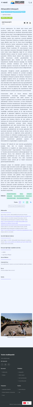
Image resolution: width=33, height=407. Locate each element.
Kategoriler (21, 372)
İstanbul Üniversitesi (11, 193)
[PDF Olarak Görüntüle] (24, 23)
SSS (19, 392)
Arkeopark (29, 193)
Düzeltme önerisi (20, 206)
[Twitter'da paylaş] (23, 202)
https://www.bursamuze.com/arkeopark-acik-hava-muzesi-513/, (16, 216)
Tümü (3, 395)
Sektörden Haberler (6, 389)
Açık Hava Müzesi (6, 254)
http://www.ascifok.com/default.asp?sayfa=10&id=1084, (18, 242)
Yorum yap (12, 206)
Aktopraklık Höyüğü (11, 198)
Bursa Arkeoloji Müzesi (19, 196)
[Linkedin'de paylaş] (30, 202)
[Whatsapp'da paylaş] (27, 202)
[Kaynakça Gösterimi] (30, 23)
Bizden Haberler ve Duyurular (8, 392)
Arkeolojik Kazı (4, 262)
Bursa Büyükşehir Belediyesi (23, 198)
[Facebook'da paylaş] (20, 202)
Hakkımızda (4, 372)
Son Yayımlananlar (22, 378)
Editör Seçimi (21, 375)
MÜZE (4, 252)
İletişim (3, 375)
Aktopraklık (9, 196)
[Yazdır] (27, 23)
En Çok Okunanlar (22, 381)
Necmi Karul (28, 196)
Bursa (21, 193)
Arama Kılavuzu (21, 389)
